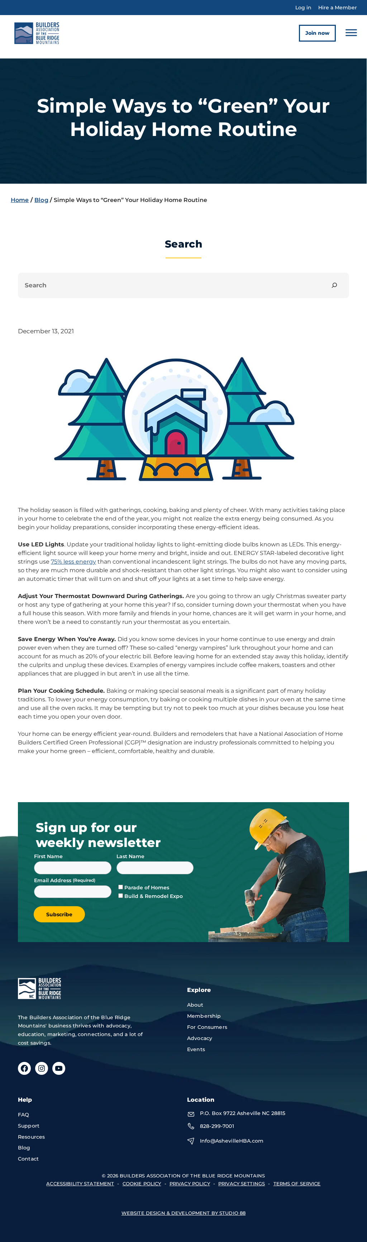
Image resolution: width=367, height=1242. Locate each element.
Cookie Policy (142, 1183)
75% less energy (73, 561)
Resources (31, 1137)
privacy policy (190, 1183)
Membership (204, 1016)
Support (28, 1126)
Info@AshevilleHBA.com (231, 1141)
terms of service (297, 1183)
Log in (303, 7)
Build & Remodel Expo (153, 896)
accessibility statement (80, 1183)
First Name (48, 856)
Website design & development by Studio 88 (183, 1213)
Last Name (130, 856)
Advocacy (199, 1038)
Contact (28, 1159)
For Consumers (207, 1027)
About (195, 1005)
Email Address (53, 880)
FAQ (23, 1114)
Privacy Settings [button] (241, 1183)
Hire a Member (337, 7)
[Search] (334, 285)
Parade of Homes (146, 887)
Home (20, 200)
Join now (317, 33)
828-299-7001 (217, 1126)
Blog (41, 200)
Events (196, 1049)
